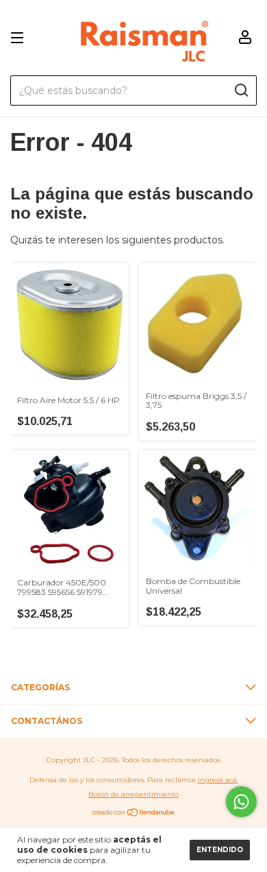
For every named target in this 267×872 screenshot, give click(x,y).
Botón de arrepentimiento (133, 794)
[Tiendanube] (134, 814)
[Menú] (19, 38)
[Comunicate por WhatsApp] (241, 801)
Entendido (219, 849)
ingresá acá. (218, 779)
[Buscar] (240, 90)
